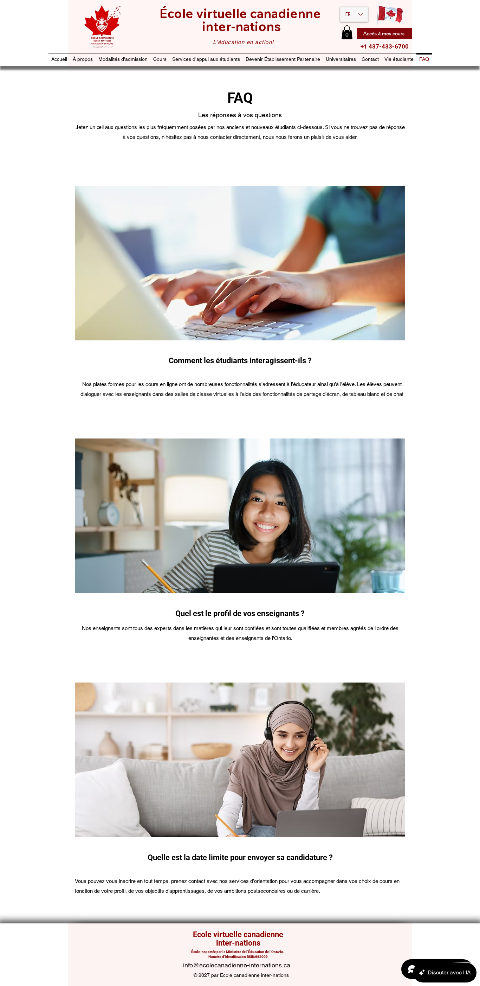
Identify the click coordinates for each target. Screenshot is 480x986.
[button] (347, 32)
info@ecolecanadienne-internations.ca (236, 965)
